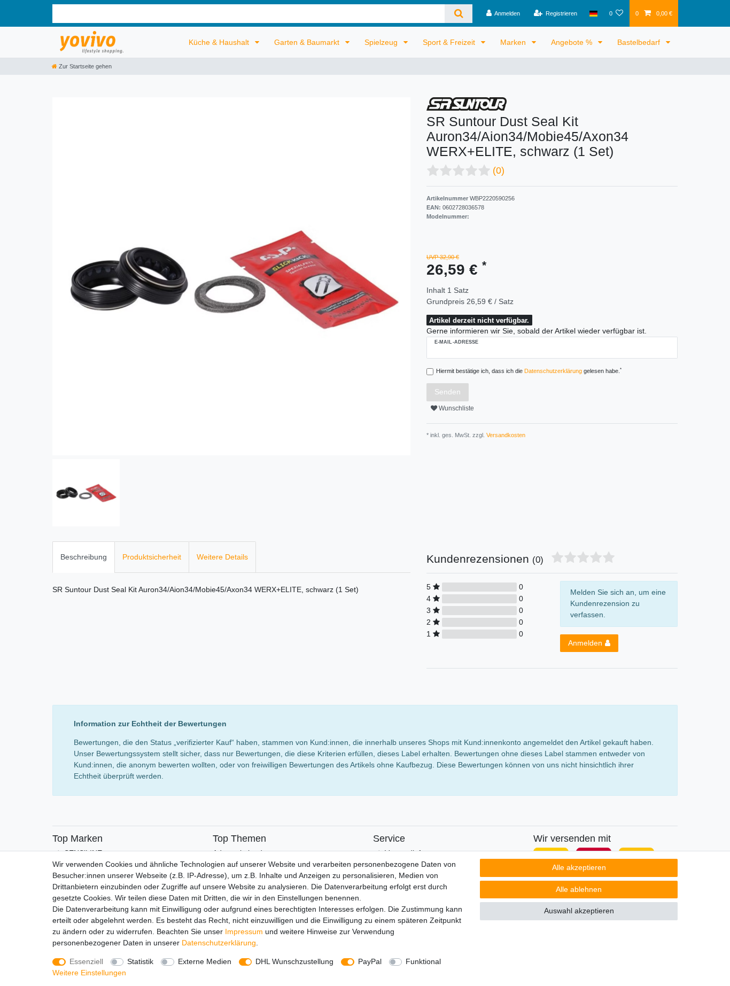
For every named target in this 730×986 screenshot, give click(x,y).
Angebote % (572, 42)
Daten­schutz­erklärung (219, 942)
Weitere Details (222, 557)
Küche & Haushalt (220, 42)
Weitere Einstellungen (89, 972)
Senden (447, 391)
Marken (514, 42)
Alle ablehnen (579, 889)
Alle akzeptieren (579, 867)
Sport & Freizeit (450, 42)
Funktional (423, 961)
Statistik (140, 961)
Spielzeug (382, 42)
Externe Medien (204, 961)
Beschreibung (83, 557)
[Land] (593, 13)
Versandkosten (505, 435)
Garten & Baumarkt (307, 42)
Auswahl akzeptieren (579, 910)
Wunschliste (455, 408)
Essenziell (86, 961)
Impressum (244, 931)
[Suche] (458, 13)
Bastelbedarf (639, 42)
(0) (498, 170)
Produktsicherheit (151, 557)
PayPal (370, 961)
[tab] (83, 557)
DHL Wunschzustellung (294, 961)
